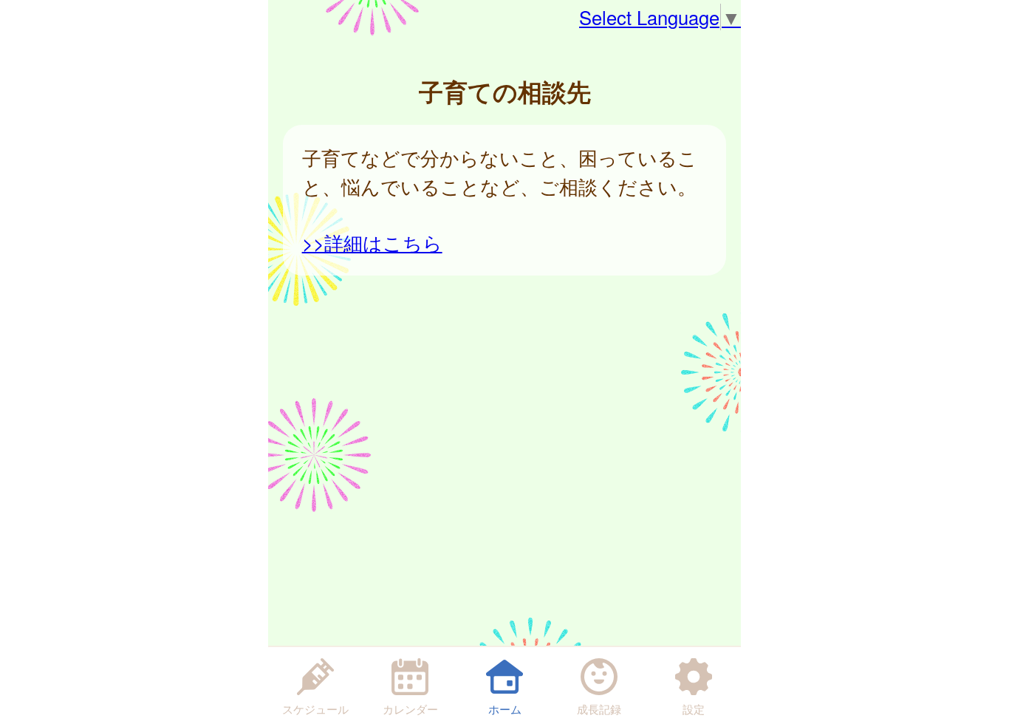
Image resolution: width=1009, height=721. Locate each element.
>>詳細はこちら (372, 242)
